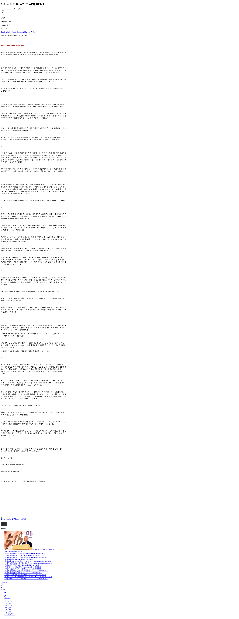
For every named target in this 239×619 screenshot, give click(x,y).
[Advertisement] (33, 503)
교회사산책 (8, 605)
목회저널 (7, 607)
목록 (3, 523)
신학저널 (7, 603)
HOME (3, 589)
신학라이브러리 (9, 613)
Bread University (9, 615)
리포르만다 (8, 601)
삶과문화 (7, 609)
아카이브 (7, 611)
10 (11, 582)
